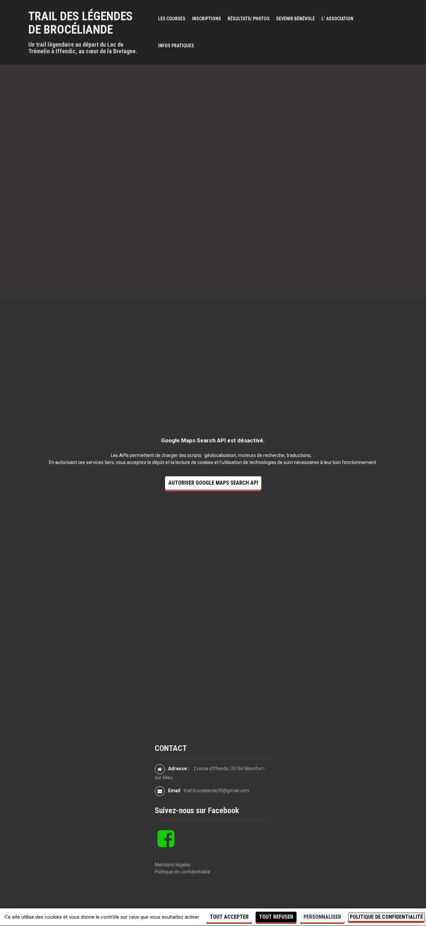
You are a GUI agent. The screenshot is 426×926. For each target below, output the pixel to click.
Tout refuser (276, 917)
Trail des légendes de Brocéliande (80, 23)
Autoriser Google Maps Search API (213, 483)
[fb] (165, 844)
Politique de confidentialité (182, 871)
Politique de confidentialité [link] (386, 917)
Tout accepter (229, 917)
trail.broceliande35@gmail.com (216, 790)
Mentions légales (172, 864)
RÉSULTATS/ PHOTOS (249, 18)
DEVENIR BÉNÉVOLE (295, 18)
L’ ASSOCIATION (337, 18)
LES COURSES (171, 18)
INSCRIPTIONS (206, 18)
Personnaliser (322, 917)
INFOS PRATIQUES (176, 45)
